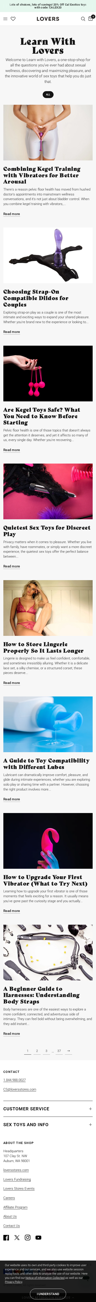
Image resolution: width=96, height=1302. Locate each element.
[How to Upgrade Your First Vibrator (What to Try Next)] (48, 841)
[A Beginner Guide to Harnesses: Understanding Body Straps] (48, 952)
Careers (9, 1198)
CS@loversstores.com (19, 1089)
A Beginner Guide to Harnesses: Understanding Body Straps (41, 995)
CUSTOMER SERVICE (26, 1108)
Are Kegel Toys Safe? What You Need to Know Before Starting (41, 416)
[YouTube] (40, 1237)
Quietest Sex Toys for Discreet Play (47, 530)
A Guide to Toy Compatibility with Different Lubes (46, 763)
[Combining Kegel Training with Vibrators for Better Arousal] (48, 132)
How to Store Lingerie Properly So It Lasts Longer (43, 647)
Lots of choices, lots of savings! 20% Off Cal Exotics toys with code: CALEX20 (48, 6)
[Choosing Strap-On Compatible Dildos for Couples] (48, 255)
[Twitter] (19, 1237)
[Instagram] (30, 1237)
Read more (11, 214)
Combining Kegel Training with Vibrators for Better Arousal (42, 175)
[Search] (83, 19)
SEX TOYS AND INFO (26, 1124)
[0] (90, 19)
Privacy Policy (13, 1282)
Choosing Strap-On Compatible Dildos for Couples (36, 298)
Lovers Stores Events (19, 1189)
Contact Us (11, 1226)
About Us (10, 1216)
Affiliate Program (15, 1207)
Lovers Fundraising (17, 1179)
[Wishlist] (13, 18)
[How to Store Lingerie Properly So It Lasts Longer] (48, 608)
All (48, 94)
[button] (48, 1294)
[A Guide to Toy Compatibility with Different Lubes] (48, 724)
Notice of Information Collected (45, 1277)
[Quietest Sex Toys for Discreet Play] (48, 491)
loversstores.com (16, 1170)
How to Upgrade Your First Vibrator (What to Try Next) (45, 880)
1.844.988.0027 (14, 1080)
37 (59, 1051)
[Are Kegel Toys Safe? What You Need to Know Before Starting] (48, 373)
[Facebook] (8, 1237)
